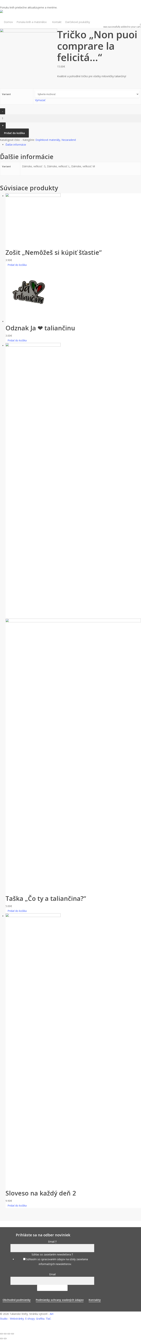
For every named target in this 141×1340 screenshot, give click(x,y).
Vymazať (40, 100)
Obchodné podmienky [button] (17, 1300)
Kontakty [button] (95, 1300)
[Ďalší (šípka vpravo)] (5, 1338)
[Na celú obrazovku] (8, 1333)
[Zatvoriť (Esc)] (1, 1333)
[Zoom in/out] (12, 1333)
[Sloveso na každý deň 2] (33, 916)
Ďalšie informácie (16, 144)
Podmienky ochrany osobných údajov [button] (60, 1300)
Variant (6, 94)
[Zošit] (33, 196)
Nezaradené (69, 140)
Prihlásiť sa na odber (52, 1288)
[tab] (73, 144)
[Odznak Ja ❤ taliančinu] (33, 321)
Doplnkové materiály (47, 140)
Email (52, 1274)
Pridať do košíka (14, 133)
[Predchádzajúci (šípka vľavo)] (1, 1338)
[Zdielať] (5, 1333)
